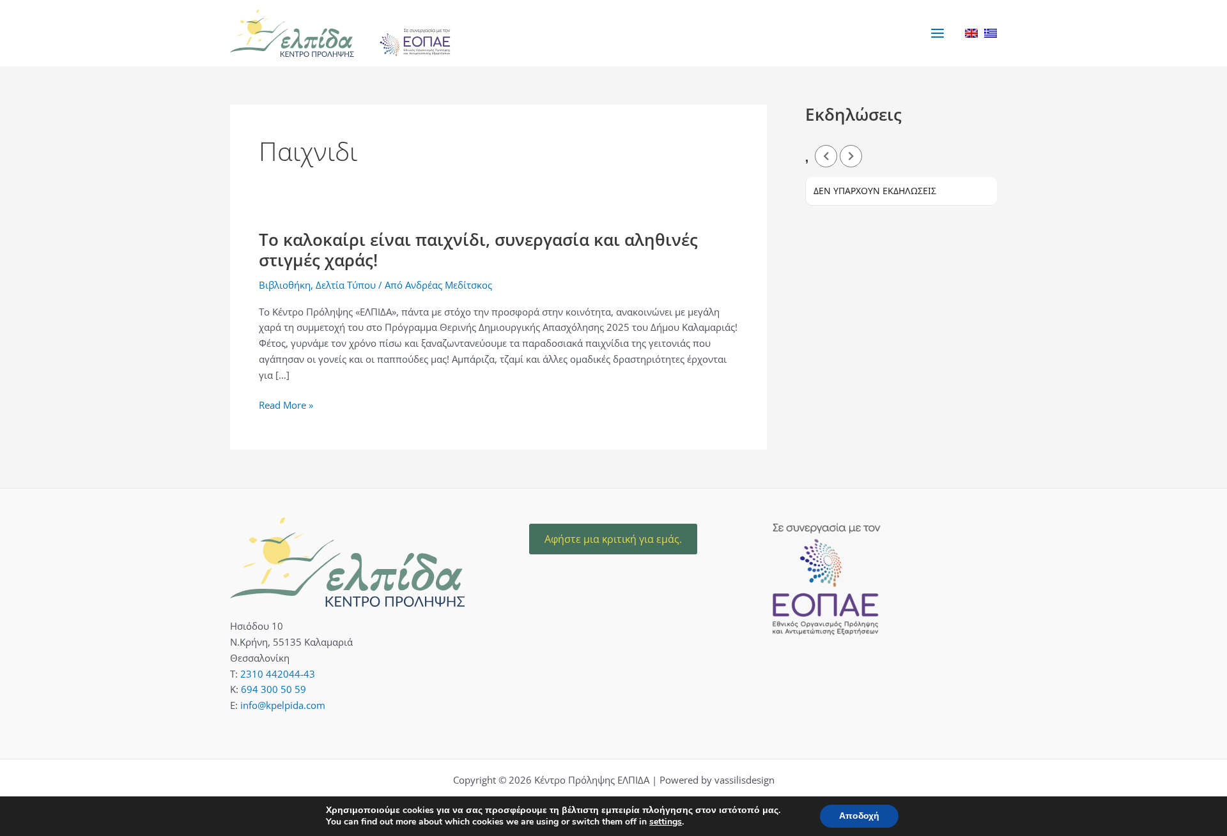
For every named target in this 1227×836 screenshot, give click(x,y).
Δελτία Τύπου (346, 284)
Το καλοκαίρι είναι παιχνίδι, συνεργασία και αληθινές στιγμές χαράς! (478, 249)
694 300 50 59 (273, 689)
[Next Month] (851, 156)
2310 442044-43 (277, 673)
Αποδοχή (859, 816)
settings (665, 822)
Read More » (286, 404)
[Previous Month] (826, 156)
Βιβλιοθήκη (285, 284)
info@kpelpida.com (282, 705)
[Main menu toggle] (938, 33)
